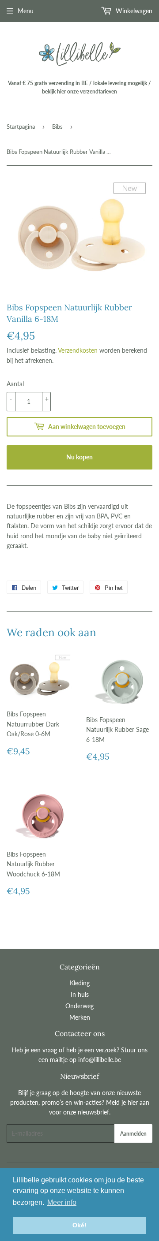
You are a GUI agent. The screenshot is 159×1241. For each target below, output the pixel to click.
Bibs (57, 126)
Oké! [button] (79, 1225)
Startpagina (21, 126)
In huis (80, 994)
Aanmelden (133, 1133)
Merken (79, 1017)
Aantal (15, 384)
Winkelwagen (133, 11)
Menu (26, 11)
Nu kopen (79, 457)
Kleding (80, 983)
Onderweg (79, 1006)
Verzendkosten (78, 350)
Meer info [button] (61, 1202)
